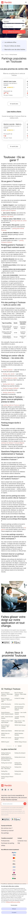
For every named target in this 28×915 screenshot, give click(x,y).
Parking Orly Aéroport (20, 753)
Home (2, 54)
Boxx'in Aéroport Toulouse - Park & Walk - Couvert (21, 694)
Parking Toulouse (13, 54)
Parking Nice (4, 771)
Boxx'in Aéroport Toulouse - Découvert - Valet (6, 700)
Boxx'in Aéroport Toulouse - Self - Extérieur (5, 726)
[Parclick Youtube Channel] (11, 789)
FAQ (19, 843)
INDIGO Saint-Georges (20, 725)
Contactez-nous (22, 840)
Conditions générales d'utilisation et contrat (13, 884)
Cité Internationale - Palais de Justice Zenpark (19, 708)
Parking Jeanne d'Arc (9, 392)
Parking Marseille (5, 774)
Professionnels (5, 840)
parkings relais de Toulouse (11, 405)
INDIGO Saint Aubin (19, 730)
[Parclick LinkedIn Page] (5, 789)
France (6, 54)
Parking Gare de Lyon (20, 757)
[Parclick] (6, 2)
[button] (14, 21)
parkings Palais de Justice (19, 220)
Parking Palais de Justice (10, 378)
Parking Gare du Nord (6, 762)
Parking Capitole (7, 369)
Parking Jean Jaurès (8, 374)
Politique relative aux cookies (13, 902)
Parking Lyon (18, 774)
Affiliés (3, 845)
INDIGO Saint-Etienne (6, 730)
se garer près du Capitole (8, 210)
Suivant (20, 746)
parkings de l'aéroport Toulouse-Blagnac (12, 443)
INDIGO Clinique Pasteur (21, 741)
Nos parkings (5, 833)
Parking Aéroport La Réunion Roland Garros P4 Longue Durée (6, 758)
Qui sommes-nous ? (6, 828)
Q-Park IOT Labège (19, 698)
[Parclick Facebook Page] (8, 789)
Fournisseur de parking (7, 843)
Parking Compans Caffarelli (10, 388)
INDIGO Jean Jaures (6, 737)
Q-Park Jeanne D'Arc (20, 704)
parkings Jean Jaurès (7, 216)
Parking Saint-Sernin (8, 384)
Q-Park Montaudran (6, 704)
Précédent (9, 746)
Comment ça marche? (7, 830)
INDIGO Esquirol (5, 741)
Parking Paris (18, 767)
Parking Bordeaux (19, 771)
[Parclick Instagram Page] (2, 789)
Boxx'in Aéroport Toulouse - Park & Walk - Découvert (7, 694)
